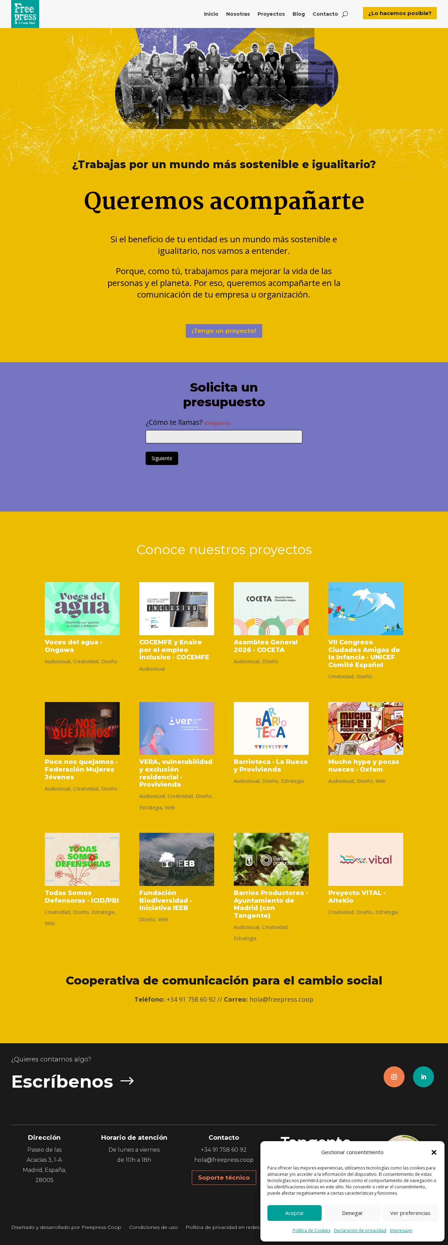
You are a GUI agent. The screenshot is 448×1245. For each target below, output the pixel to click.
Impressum (401, 1230)
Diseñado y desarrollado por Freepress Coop (66, 1227)
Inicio (211, 14)
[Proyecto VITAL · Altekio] (365, 859)
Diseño (109, 661)
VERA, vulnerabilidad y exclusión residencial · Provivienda (175, 773)
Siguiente (162, 458)
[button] (434, 1152)
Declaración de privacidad (360, 1230)
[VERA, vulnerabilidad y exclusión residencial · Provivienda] (176, 728)
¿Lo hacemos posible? (400, 13)
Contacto (325, 14)
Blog (299, 14)
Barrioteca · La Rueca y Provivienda (271, 765)
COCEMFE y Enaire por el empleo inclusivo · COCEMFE (174, 649)
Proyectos (271, 14)
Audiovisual (57, 661)
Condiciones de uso (153, 1227)
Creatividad (85, 661)
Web (170, 807)
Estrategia (150, 807)
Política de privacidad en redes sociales (233, 1227)
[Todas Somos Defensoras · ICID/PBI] (82, 859)
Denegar (352, 1212)
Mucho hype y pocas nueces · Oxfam (363, 765)
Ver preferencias (410, 1212)
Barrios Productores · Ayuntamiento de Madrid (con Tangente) (271, 904)
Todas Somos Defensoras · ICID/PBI (82, 896)
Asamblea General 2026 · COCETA (266, 646)
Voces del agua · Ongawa (73, 646)
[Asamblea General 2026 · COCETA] (271, 608)
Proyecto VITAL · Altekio (356, 896)
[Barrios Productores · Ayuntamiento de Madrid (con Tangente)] (271, 859)
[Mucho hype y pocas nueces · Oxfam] (365, 728)
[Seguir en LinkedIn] (423, 1076)
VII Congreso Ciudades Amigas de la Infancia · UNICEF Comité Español (364, 653)
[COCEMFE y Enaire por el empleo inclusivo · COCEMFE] (176, 608)
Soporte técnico (224, 1177)
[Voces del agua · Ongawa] (82, 608)
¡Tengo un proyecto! (224, 330)
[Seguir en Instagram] (394, 1076)
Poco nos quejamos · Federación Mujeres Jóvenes (81, 769)
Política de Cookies (311, 1230)
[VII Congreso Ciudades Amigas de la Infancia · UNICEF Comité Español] (365, 608)
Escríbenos (62, 1081)
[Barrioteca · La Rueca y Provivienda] (271, 728)
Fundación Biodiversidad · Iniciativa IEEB (165, 900)
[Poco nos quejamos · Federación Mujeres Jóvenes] (82, 728)
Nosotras (238, 14)
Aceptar (294, 1212)
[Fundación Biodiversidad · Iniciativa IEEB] (176, 859)
